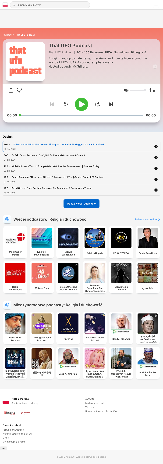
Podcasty (7, 34)
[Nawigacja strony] (156, 5)
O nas (6, 437)
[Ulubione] (19, 90)
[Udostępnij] (10, 90)
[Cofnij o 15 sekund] (65, 104)
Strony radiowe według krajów (101, 411)
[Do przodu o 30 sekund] (97, 104)
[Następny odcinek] (110, 104)
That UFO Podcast (25, 34)
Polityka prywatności (13, 429)
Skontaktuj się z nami (14, 441)
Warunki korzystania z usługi (17, 433)
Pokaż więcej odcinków (81, 203)
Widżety (89, 407)
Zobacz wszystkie (146, 219)
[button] (126, 90)
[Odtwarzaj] (81, 104)
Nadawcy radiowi (94, 403)
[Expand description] (155, 66)
